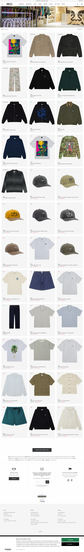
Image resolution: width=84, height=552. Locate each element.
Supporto (81, 0)
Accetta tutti (70, 539)
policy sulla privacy (43, 486)
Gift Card (57, 4)
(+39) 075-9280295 (35, 515)
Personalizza (69, 544)
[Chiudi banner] (82, 538)
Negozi (63, 4)
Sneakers (21, 4)
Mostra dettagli (19, 549)
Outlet (51, 4)
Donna (40, 4)
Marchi (45, 4)
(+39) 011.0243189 (62, 515)
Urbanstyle (29, 4)
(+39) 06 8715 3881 (8, 515)
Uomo (35, 4)
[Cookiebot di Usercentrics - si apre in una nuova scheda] (8, 550)
